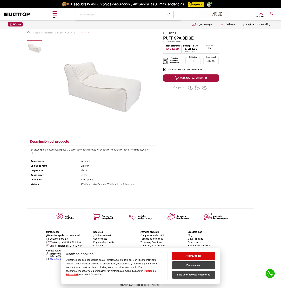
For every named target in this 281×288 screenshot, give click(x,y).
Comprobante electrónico (153, 235)
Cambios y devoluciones (152, 245)
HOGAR (60, 33)
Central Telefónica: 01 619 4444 (66, 245)
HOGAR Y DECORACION (44, 33)
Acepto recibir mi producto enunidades (185, 69)
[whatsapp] (197, 87)
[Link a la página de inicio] (29, 32)
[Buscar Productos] (169, 14)
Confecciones (100, 238)
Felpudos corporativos (199, 245)
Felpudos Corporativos (104, 242)
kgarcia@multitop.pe (60, 259)
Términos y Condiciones (152, 242)
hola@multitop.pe (58, 238)
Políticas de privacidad (151, 238)
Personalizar (193, 265)
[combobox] (125, 14)
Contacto (98, 245)
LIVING (69, 33)
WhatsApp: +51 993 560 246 (65, 242)
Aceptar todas (193, 255)
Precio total (211, 57)
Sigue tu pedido (195, 238)
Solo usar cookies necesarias (193, 274)
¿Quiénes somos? (102, 235)
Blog (190, 235)
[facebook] (190, 87)
